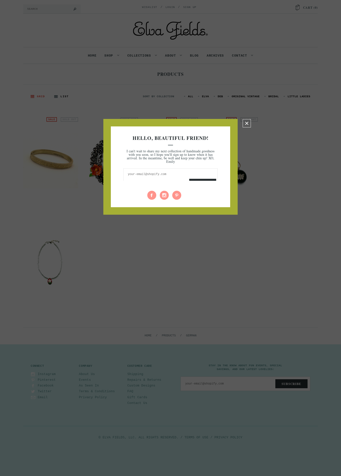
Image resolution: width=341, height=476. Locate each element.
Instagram (164, 195)
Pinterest (176, 195)
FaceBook (151, 195)
